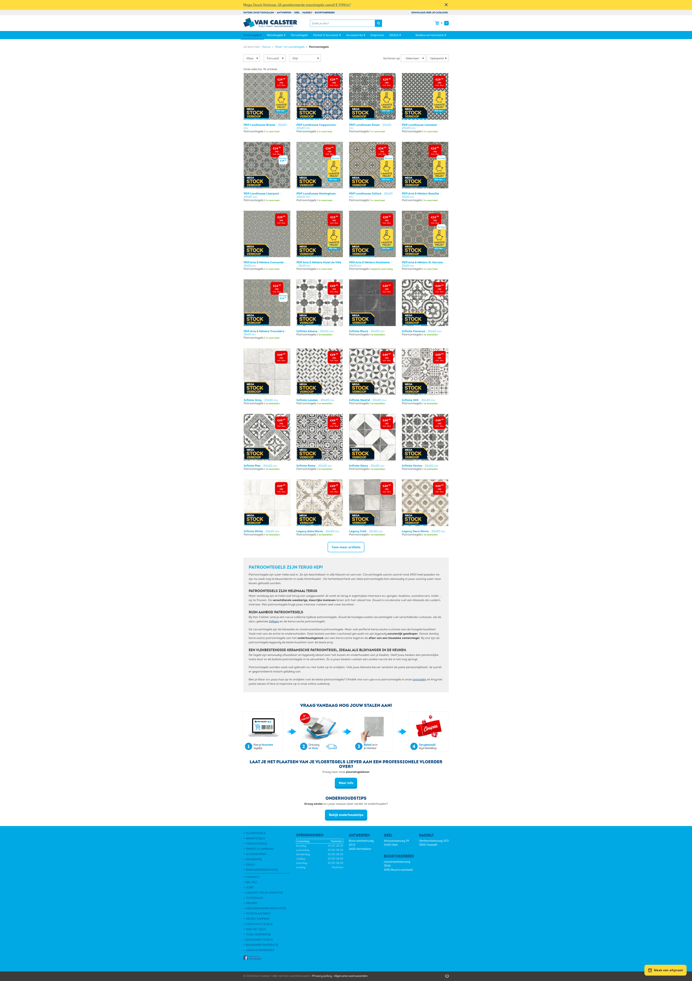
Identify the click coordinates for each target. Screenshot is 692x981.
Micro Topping (257, 918)
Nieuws (251, 903)
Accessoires (354, 35)
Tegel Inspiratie (258, 934)
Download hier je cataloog (429, 12)
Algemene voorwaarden (351, 976)
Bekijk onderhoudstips (346, 815)
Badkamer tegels (259, 939)
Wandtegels (275, 35)
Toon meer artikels (346, 547)
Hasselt (307, 12)
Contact (253, 877)
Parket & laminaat (325, 35)
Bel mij (251, 882)
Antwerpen (284, 12)
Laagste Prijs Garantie (264, 892)
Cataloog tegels (259, 924)
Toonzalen (254, 898)
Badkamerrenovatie (430, 35)
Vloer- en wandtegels (290, 46)
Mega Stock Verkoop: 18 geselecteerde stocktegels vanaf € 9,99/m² (297, 5)
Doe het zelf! (256, 929)
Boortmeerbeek (325, 12)
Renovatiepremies (260, 950)
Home (266, 46)
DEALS (393, 35)
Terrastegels (299, 35)
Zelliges (274, 621)
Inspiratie (377, 35)
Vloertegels (251, 35)
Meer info (346, 783)
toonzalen (419, 679)
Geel (297, 12)
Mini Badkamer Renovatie (266, 908)
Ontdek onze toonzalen (258, 12)
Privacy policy (322, 976)
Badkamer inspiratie (262, 945)
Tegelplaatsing (258, 913)
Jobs (250, 887)
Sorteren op (391, 58)
